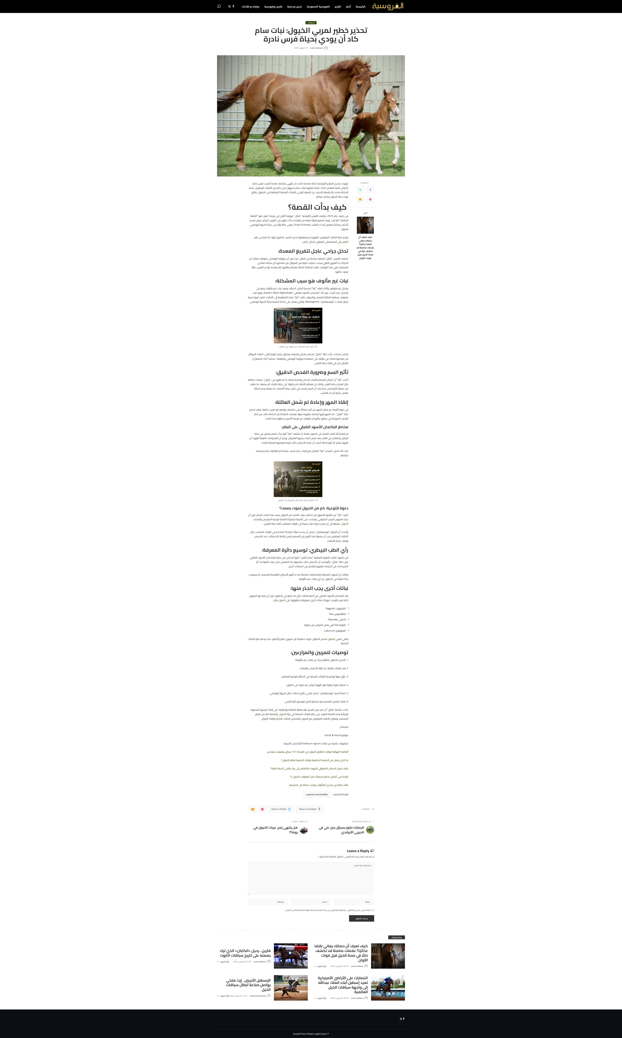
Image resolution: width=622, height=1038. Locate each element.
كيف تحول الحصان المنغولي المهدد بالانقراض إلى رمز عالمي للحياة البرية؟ (309, 768)
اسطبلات (311, 22)
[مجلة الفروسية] (387, 6)
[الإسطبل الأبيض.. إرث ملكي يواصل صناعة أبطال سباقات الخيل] (291, 988)
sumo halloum (316, 48)
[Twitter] (229, 6)
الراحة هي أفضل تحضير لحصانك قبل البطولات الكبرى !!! (319, 776)
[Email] (360, 199)
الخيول (344, 523)
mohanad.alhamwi (258, 995)
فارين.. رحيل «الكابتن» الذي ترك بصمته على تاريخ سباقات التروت (245, 953)
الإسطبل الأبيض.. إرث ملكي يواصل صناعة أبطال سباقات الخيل (248, 985)
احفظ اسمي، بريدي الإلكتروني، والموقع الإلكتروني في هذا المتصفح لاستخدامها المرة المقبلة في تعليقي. (328, 910)
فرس (260, 183)
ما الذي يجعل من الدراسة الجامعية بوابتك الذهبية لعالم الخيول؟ (314, 760)
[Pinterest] (370, 199)
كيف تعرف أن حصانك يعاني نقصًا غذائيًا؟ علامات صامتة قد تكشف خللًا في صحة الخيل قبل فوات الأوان (365, 247)
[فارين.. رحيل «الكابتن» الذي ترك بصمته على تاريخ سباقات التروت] (291, 956)
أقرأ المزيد (321, 966)
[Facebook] (233, 6)
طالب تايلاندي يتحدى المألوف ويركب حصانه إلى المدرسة (318, 784)
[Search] (219, 6)
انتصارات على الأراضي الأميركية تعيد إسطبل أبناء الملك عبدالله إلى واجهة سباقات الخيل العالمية (343, 984)
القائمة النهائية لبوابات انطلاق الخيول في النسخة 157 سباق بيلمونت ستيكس (307, 751)
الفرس (344, 241)
